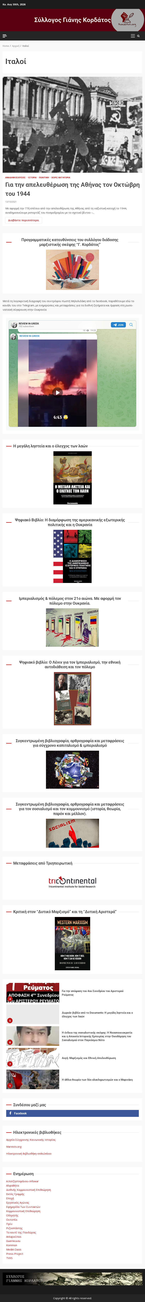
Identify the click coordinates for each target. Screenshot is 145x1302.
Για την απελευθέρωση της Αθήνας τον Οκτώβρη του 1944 (72, 125)
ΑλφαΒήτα (12, 1185)
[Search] (138, 36)
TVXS (9, 1258)
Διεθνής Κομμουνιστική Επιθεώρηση (28, 1189)
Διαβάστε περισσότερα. (23, 220)
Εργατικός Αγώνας (17, 1202)
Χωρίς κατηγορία (60, 177)
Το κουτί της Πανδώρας (21, 1232)
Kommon (11, 1245)
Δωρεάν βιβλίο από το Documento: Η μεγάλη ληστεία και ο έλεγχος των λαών (32, 1014)
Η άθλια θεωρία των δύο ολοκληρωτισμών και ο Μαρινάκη (32, 1079)
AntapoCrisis (13, 1236)
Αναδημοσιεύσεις (15, 177)
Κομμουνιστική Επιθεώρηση (23, 1211)
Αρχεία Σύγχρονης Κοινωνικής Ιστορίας (31, 1139)
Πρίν (9, 1224)
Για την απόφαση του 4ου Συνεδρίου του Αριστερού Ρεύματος (32, 992)
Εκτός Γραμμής (15, 1194)
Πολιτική (44, 177)
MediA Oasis (13, 1249)
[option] (72, 993)
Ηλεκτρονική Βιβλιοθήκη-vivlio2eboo (28, 1153)
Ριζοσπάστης (14, 1228)
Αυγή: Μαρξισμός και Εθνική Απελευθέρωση (32, 1057)
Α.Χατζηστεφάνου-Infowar (22, 1181)
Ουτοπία (11, 1219)
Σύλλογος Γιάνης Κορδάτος (72, 20)
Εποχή (10, 1198)
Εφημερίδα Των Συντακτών (23, 1207)
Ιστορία (32, 177)
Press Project (14, 1253)
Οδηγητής (12, 1215)
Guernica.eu (13, 1241)
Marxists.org (14, 1146)
